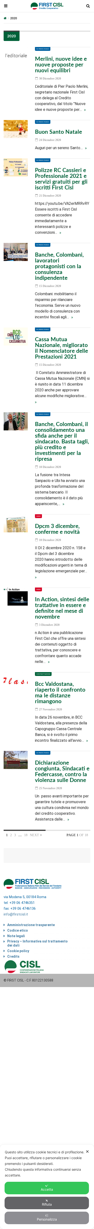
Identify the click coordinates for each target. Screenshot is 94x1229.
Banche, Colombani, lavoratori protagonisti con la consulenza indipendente (59, 266)
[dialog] (47, 1186)
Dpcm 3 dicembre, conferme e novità (57, 529)
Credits (13, 956)
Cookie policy (18, 951)
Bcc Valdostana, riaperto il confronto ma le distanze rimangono (60, 692)
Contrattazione (43, 674)
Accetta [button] (47, 1189)
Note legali (16, 936)
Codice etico (17, 930)
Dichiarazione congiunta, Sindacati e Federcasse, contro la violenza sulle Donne (62, 771)
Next (35, 835)
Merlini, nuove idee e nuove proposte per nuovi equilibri (61, 64)
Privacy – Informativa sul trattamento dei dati (37, 943)
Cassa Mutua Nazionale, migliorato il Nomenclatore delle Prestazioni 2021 (61, 348)
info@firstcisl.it (16, 914)
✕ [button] (87, 1151)
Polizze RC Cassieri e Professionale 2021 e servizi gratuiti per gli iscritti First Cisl (61, 178)
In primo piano (42, 49)
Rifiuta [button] (47, 1204)
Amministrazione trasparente (31, 925)
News (38, 516)
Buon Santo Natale (58, 132)
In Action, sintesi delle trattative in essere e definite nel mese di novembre (62, 608)
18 (25, 835)
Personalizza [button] (47, 1219)
